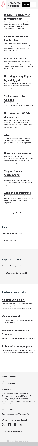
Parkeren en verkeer (16, 58)
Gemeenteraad (11, 316)
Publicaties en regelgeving (17, 346)
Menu (26, 5)
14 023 (10, 410)
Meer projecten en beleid (16, 273)
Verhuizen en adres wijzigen (15, 98)
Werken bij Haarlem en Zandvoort (15, 332)
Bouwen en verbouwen (17, 153)
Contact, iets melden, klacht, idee (16, 38)
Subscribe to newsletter (11, 431)
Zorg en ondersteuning (17, 192)
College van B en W (13, 299)
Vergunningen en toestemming (14, 173)
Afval (7, 135)
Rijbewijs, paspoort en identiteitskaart (17, 16)
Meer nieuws (11, 241)
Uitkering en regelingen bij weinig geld (18, 78)
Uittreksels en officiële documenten (17, 115)
